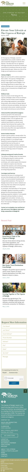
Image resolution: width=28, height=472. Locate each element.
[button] (24, 3)
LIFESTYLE (4, 439)
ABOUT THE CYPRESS (8, 449)
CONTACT (4, 456)
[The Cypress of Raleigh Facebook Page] (2, 402)
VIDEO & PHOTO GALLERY (9, 451)
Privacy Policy (4, 465)
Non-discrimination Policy (7, 469)
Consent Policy (4, 467)
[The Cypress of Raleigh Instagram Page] (5, 402)
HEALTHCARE (5, 444)
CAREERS (4, 454)
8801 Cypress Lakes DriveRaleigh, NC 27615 (9, 431)
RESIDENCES (5, 441)
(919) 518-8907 (6, 424)
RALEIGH (4, 446)
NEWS (3, 453)
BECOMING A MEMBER (8, 443)
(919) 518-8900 (6, 428)
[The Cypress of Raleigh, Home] (7, 3)
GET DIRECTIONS (9, 435)
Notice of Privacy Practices (7, 463)
